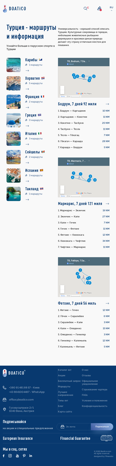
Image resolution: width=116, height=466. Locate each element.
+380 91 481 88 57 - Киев (24, 387)
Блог (60, 406)
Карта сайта (65, 411)
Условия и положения (94, 400)
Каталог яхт (64, 370)
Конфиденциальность (94, 406)
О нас (85, 370)
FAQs (85, 395)
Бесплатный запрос (69, 381)
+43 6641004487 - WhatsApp (27, 391)
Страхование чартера (94, 389)
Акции (61, 375)
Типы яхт (63, 400)
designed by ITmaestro (103, 456)
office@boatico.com (21, 399)
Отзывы (86, 375)
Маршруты (64, 386)
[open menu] (86, 8)
